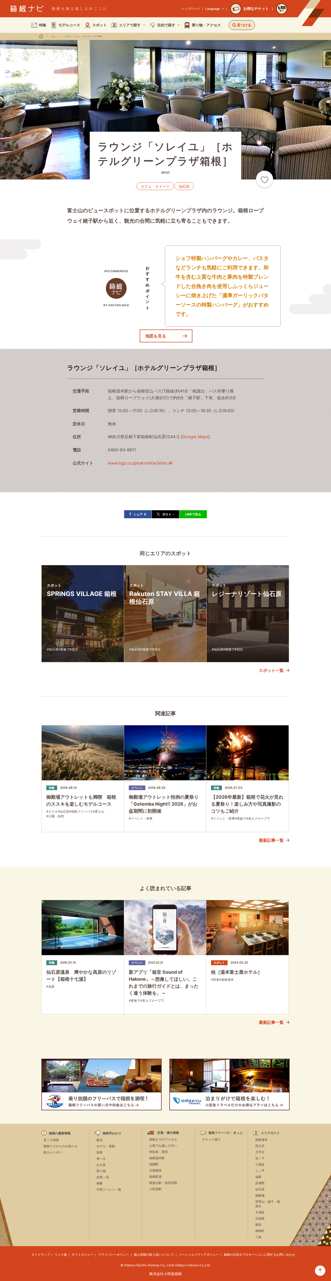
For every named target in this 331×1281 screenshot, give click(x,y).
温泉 (99, 1152)
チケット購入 (211, 1139)
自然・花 (102, 1177)
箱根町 (260, 1231)
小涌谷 (260, 1164)
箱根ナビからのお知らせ (60, 1146)
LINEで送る (193, 514)
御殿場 (260, 1195)
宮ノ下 (260, 1158)
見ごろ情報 (51, 1140)
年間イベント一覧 (108, 1189)
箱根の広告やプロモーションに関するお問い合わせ (259, 1254)
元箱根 (260, 1218)
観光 (99, 1140)
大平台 (260, 1152)
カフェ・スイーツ (155, 186)
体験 (99, 1183)
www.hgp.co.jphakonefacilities (137, 463)
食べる (101, 1158)
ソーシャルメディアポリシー (199, 1254)
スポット (54, 36)
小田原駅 (155, 1189)
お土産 (101, 1165)
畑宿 (258, 1225)
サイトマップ (40, 1254)
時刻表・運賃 (158, 1152)
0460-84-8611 (122, 449)
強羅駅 (154, 1164)
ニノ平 (260, 1171)
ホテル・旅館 (105, 1146)
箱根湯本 (261, 1140)
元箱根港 (155, 1170)
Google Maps (195, 436)
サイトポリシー (82, 1254)
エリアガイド (270, 1133)
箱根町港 (155, 1176)
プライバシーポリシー (113, 1254)
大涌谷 (260, 1212)
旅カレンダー (52, 1152)
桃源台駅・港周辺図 (163, 1183)
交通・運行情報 (168, 1133)
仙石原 (184, 186)
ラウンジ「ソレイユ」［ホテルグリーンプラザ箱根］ (84, 36)
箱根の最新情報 (60, 1133)
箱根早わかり (112, 1133)
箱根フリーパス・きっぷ (225, 1133)
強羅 (258, 1177)
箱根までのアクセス (163, 1139)
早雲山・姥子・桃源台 (267, 1204)
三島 (258, 1237)
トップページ (190, 9)
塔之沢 (260, 1146)
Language (212, 9)
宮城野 (260, 1183)
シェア (139, 514)
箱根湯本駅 (157, 1158)
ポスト (168, 514)
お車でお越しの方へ (163, 1146)
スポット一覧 (271, 670)
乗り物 (101, 1171)
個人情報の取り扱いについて (154, 1254)
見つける (244, 25)
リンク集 (61, 1254)
